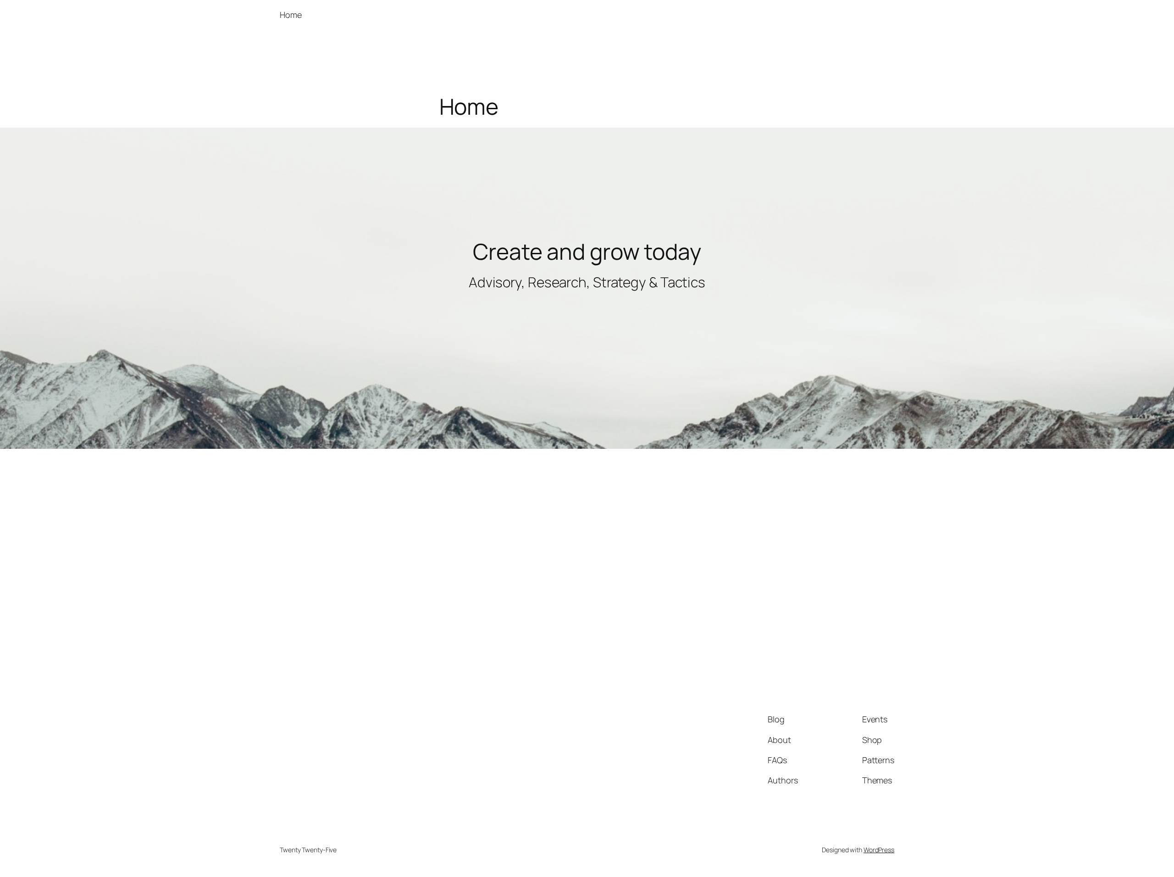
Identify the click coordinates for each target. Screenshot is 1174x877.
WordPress (879, 849)
